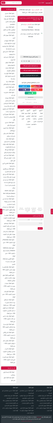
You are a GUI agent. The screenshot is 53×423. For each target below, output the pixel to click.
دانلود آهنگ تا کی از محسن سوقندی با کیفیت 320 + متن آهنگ (9, 351)
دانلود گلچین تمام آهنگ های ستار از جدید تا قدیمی (9, 261)
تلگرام (23, 86)
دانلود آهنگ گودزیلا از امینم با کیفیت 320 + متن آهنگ (8, 294)
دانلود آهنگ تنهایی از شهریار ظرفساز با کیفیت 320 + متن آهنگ (9, 218)
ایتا (23, 89)
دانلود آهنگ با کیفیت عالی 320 (30, 66)
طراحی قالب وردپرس (28, 421)
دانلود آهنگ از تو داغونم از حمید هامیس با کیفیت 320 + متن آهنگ (9, 310)
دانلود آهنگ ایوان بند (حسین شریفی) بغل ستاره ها (9, 76)
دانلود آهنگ (35, 102)
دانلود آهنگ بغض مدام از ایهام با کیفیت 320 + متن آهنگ (9, 343)
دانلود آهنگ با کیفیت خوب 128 (29, 70)
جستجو (3, 2)
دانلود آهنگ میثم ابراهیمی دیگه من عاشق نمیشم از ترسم (9, 30)
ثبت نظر (40, 228)
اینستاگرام (36, 86)
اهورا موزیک (39, 417)
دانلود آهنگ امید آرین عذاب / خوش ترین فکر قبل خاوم (9, 158)
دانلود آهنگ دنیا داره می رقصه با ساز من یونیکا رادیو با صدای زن (9, 201)
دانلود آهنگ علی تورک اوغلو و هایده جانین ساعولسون (9, 21)
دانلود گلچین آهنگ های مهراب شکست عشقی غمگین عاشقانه (9, 278)
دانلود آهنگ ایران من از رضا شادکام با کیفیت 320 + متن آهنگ (9, 327)
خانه (41, 10)
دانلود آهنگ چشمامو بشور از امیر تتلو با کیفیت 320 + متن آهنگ (9, 226)
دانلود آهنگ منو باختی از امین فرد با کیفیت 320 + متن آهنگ (9, 360)
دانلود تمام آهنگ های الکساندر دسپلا (30, 75)
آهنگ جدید (41, 3)
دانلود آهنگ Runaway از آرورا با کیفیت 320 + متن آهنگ (8, 242)
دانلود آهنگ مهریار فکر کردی (45, 406)
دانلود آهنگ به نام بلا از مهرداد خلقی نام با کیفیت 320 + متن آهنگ (9, 234)
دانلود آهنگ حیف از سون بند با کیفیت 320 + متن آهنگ (9, 286)
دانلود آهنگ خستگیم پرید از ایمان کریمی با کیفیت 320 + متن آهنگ (9, 302)
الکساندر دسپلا (35, 10)
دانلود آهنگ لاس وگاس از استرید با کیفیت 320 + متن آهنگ (9, 335)
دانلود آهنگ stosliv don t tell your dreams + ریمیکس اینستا (9, 193)
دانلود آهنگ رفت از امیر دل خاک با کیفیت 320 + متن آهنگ (9, 319)
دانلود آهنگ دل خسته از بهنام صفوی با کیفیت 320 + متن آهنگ (8, 210)
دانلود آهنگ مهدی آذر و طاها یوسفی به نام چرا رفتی (9, 117)
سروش (29, 93)
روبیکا (36, 89)
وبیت (22, 421)
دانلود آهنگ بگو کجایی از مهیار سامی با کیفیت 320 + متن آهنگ (8, 270)
